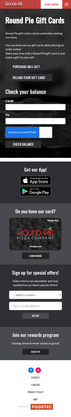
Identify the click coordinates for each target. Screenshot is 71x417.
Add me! (35, 315)
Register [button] (35, 351)
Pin (7, 115)
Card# (9, 101)
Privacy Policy (36, 392)
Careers (35, 385)
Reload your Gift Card (29, 77)
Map (35, 399)
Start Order (51, 4)
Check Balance (23, 144)
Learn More (35, 256)
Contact (35, 377)
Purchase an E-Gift (26, 66)
